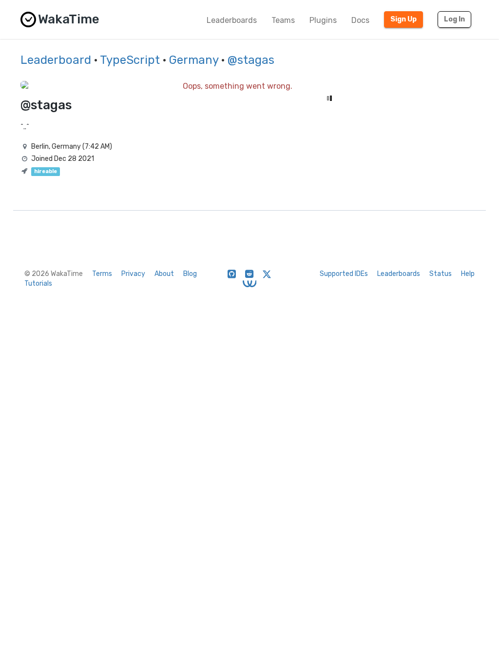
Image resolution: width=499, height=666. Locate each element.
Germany (193, 60)
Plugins (323, 20)
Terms (102, 274)
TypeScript (130, 60)
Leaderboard (55, 60)
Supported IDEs (344, 274)
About (164, 274)
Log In (454, 19)
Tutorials (38, 283)
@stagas (251, 60)
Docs (360, 20)
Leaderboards (232, 20)
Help (468, 274)
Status (440, 274)
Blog (190, 274)
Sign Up (403, 19)
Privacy (133, 274)
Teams (283, 20)
